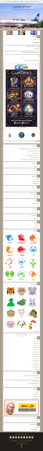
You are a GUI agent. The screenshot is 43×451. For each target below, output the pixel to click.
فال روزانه (26, 1)
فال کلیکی (36, 212)
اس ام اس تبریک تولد (35, 153)
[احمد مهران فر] (33, 33)
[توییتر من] (19, 437)
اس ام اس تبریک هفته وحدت (34, 157)
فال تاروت (31, 1)
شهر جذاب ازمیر (36, 378)
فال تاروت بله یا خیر (35, 367)
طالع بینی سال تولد (35, 331)
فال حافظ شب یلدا (35, 396)
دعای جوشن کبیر (35, 203)
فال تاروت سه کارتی (35, 349)
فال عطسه (36, 420)
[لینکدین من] (11, 437)
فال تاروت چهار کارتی (35, 352)
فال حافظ (35, 1)
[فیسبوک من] (27, 437)
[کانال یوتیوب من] (13, 437)
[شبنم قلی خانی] (9, 33)
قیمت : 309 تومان (21, 335)
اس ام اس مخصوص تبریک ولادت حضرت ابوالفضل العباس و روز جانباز (28, 148)
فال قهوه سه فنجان (35, 181)
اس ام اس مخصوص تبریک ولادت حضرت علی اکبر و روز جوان (30, 159)
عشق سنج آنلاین (36, 218)
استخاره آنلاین (22, 1)
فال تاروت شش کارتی (35, 356)
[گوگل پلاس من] (16, 437)
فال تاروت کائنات (35, 345)
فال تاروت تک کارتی (35, 347)
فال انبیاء (37, 172)
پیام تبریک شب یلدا (35, 398)
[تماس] (21, 437)
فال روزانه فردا (36, 427)
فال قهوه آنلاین (21, 58)
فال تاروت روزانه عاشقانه (34, 365)
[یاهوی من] (32, 437)
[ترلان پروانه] (21, 33)
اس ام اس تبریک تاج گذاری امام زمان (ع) (32, 155)
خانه (39, 1)
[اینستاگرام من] (24, 437)
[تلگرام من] (30, 437)
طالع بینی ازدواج (36, 196)
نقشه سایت (18, 443)
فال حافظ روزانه (36, 394)
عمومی (34, 141)
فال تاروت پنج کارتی (35, 354)
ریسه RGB (36, 225)
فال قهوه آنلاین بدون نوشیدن (22, 6)
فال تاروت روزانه (35, 341)
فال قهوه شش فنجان (35, 183)
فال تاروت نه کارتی (35, 358)
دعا (37, 205)
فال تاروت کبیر (36, 343)
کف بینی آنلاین (36, 190)
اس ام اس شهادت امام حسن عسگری (33, 151)
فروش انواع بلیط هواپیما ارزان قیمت (33, 383)
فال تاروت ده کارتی (35, 360)
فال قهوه (34, 37)
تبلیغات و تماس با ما (8, 1)
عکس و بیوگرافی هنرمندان (34, 429)
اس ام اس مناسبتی (15, 1)
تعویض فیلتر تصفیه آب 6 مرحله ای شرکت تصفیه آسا (31, 375)
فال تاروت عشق (36, 362)
